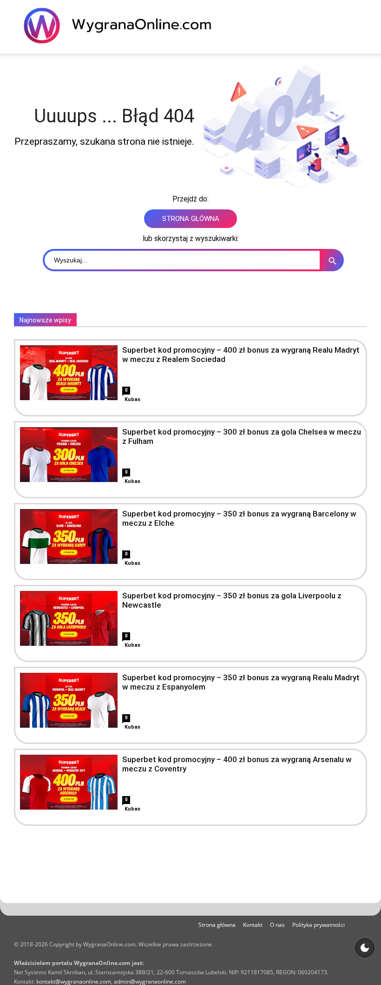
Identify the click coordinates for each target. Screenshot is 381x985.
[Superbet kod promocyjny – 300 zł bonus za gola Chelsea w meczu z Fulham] (69, 454)
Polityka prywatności (318, 925)
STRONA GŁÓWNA (190, 218)
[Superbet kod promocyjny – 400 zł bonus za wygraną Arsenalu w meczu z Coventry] (69, 782)
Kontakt (253, 925)
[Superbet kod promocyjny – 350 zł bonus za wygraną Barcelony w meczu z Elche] (69, 536)
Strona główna (217, 925)
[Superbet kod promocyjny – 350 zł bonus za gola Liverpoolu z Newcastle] (69, 618)
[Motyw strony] (364, 947)
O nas (277, 925)
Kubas (132, 399)
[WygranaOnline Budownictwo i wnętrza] (123, 25)
